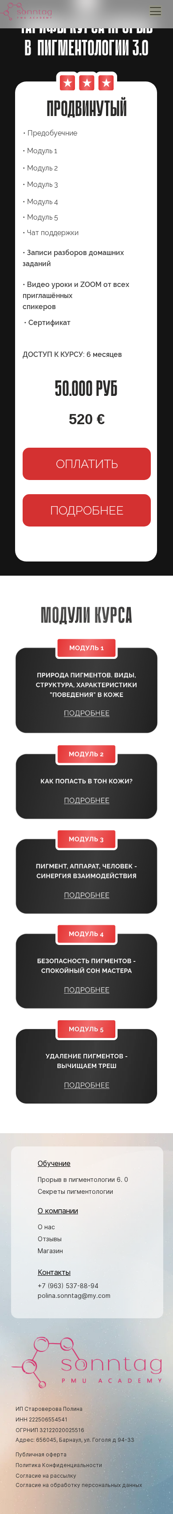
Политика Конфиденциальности (59, 1465)
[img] (86, 685)
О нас (46, 1227)
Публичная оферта (41, 1454)
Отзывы (50, 1239)
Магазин (50, 1251)
